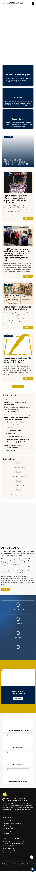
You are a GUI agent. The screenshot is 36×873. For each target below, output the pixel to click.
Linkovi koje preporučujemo (13, 831)
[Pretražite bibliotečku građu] (18, 69)
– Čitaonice (9, 428)
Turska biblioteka (18, 486)
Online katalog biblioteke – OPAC (18, 730)
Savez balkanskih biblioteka (18, 781)
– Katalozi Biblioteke (12, 425)
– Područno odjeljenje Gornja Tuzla (17, 442)
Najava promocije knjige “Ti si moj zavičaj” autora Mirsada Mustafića (17, 360)
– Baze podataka (11, 433)
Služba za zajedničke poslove (13, 445)
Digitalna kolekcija (10, 821)
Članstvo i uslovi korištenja (12, 823)
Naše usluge (8, 826)
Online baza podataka (18, 747)
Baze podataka (18, 119)
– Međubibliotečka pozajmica (15, 436)
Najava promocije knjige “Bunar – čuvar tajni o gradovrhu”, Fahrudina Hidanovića (15, 199)
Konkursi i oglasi (9, 828)
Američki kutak (18, 468)
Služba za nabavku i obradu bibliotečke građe (18, 415)
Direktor (7, 399)
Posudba (18, 97)
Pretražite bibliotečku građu (18, 74)
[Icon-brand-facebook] (31, 857)
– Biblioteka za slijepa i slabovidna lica (18, 439)
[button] (33, 3)
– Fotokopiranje (11, 450)
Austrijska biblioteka (18, 477)
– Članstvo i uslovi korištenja (15, 422)
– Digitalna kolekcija (12, 411)
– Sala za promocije (12, 447)
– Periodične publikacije (13, 430)
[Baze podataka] (18, 113)
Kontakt (6, 833)
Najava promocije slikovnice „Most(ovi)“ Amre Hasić (17, 307)
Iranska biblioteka (18, 495)
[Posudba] (18, 92)
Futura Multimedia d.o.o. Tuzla (24, 865)
